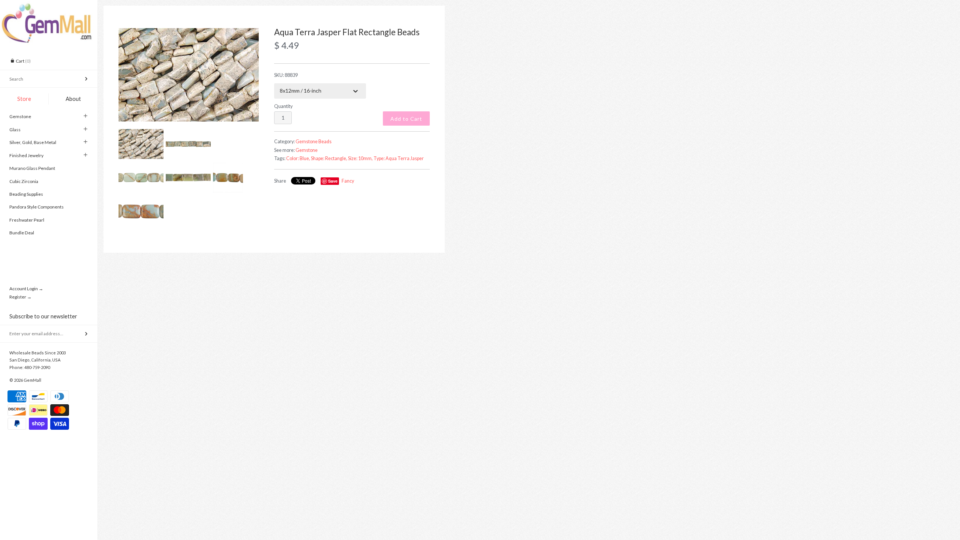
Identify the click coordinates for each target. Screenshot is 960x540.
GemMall (32, 380)
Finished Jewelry (26, 155)
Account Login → (26, 288)
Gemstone (20, 116)
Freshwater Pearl (26, 220)
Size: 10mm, (360, 158)
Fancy (348, 181)
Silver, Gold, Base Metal (32, 142)
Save (333, 181)
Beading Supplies (26, 194)
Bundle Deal (21, 233)
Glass (15, 129)
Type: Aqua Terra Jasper (399, 158)
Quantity (283, 106)
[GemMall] (49, 7)
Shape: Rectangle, (329, 158)
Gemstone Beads (314, 141)
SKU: (286, 75)
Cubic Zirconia (23, 181)
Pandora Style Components (36, 207)
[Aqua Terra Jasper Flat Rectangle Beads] (188, 75)
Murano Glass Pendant (32, 168)
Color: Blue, (298, 158)
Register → (20, 297)
